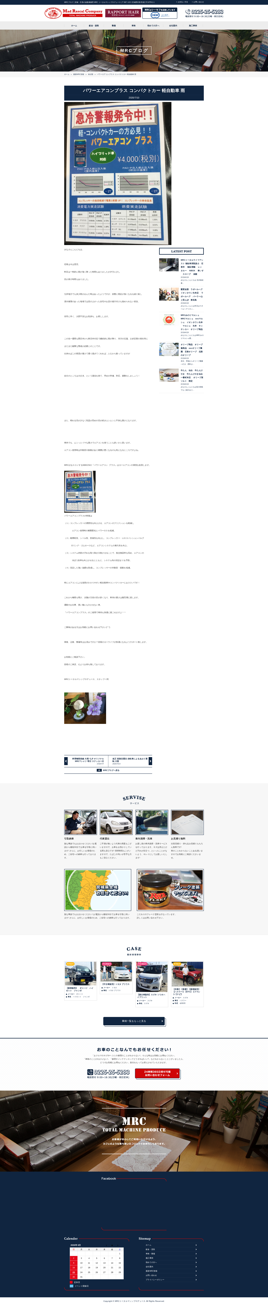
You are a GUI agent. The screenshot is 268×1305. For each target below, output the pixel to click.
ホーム (74, 25)
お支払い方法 (183, 2)
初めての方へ (153, 25)
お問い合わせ (198, 2)
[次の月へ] (120, 1245)
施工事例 (193, 25)
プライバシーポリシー (155, 1280)
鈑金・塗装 (94, 25)
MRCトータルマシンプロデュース (130, 1301)
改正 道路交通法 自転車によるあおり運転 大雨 (130, 761)
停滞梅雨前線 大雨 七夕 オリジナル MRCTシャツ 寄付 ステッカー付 (88, 761)
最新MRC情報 (78, 74)
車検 (134, 25)
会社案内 (173, 25)
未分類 (90, 74)
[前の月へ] (104, 1245)
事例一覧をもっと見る (134, 1021)
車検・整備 (150, 1254)
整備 (114, 25)
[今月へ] (112, 1245)
